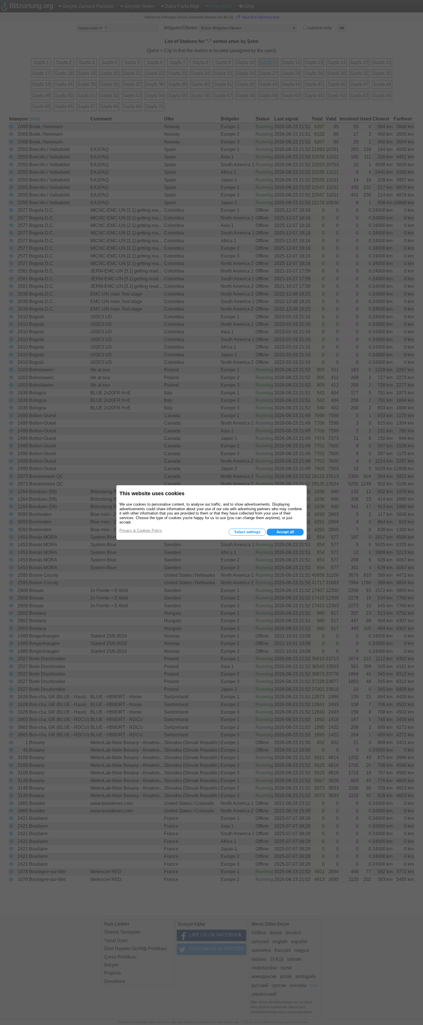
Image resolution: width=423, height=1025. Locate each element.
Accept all (285, 532)
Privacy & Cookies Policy (140, 530)
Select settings (247, 532)
